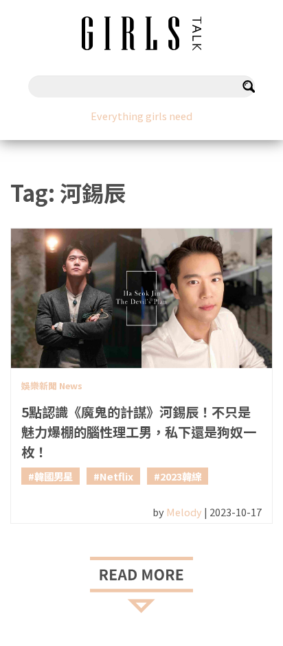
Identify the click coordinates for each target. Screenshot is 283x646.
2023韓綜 (180, 476)
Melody (184, 512)
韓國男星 (53, 476)
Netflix (116, 476)
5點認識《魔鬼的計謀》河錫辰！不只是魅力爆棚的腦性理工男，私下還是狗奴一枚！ (138, 431)
